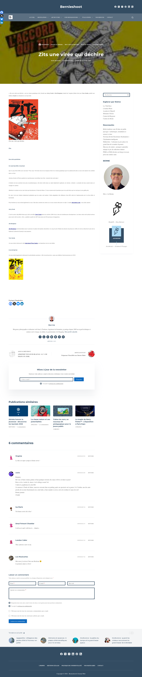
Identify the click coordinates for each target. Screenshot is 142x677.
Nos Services (100, 17)
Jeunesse (88, 44)
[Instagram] (122, 7)
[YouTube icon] (63, 336)
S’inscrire (79, 379)
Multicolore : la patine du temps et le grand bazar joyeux (89, 640)
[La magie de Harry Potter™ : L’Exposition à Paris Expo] (85, 411)
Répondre (91, 456)
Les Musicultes (21, 557)
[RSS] (132, 7)
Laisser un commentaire (18, 621)
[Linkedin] (22, 303)
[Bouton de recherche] (128, 94)
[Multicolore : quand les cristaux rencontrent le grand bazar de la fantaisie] (107, 640)
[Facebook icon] (40, 336)
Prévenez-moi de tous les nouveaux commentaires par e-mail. (29, 611)
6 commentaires (98, 44)
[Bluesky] (18, 303)
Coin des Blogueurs (71, 17)
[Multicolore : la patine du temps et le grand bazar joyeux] (75, 640)
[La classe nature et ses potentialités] (40, 411)
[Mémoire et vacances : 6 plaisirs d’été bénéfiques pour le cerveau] (43, 640)
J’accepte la (53, 383)
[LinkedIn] (129, 7)
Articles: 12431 (51, 341)
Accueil (32, 17)
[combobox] (114, 95)
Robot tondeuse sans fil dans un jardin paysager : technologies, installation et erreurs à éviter (114, 131)
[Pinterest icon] (59, 336)
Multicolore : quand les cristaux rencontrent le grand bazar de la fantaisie (122, 640)
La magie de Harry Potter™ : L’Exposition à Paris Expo (84, 421)
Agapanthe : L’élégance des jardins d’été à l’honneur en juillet (26, 640)
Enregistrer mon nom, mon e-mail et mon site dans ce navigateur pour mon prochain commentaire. (36, 603)
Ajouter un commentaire (18, 590)
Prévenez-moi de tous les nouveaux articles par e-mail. (27, 616)
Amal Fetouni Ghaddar (24, 524)
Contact (110, 17)
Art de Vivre (55, 17)
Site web (71, 583)
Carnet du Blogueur (109, 116)
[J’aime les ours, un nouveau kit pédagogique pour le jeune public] (62, 411)
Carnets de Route (108, 119)
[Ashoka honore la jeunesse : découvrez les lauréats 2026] (18, 411)
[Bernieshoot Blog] (18, 292)
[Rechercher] (132, 17)
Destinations (42, 17)
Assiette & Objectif (109, 111)
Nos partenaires (89, 665)
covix (17, 473)
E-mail (42, 583)
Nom (12, 583)
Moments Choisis (108, 114)
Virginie (18, 456)
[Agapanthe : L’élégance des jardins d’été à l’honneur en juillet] (11, 640)
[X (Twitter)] (119, 7)
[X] (14, 303)
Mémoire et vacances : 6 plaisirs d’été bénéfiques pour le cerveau (57, 640)
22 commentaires (43, 424)
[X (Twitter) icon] (51, 336)
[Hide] (1, 26)
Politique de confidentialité (72, 665)
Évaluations (86, 17)
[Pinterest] (126, 7)
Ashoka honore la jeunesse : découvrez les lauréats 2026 (18, 421)
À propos (42, 665)
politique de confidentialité (56, 383)
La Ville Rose (107, 106)
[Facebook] (115, 7)
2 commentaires (21, 427)
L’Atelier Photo (107, 108)
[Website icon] (47, 336)
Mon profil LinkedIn (71, 332)
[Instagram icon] (55, 336)
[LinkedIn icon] (44, 336)
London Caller (21, 540)
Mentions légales (53, 665)
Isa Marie (19, 507)
